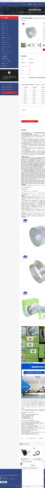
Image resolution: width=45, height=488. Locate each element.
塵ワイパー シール (5, 35)
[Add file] (23, 486)
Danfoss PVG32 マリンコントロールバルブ (25, 459)
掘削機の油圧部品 (5, 58)
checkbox (22, 89)
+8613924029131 (9, 89)
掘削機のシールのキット (6, 37)
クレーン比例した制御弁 (31, 438)
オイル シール (4, 21)
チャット (9, 92)
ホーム (17, 12)
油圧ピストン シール (5, 30)
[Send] (42, 486)
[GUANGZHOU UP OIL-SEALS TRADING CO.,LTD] (3, 4)
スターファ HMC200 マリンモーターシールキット (37, 459)
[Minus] (42, 461)
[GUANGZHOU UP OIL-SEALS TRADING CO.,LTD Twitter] (3, 482)
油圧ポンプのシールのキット (7, 51)
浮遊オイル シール (5, 28)
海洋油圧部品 (21, 12)
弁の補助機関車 (4, 56)
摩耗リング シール (5, 49)
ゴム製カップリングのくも (6, 44)
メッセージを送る (29, 121)
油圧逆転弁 (41, 438)
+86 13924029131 (8, 87)
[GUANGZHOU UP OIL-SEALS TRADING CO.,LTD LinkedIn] (6, 482)
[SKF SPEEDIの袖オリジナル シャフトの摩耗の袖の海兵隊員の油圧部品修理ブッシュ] (31, 32)
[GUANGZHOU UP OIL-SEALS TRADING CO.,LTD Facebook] (44, 45)
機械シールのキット (5, 42)
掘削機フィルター (5, 63)
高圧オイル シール (5, 23)
